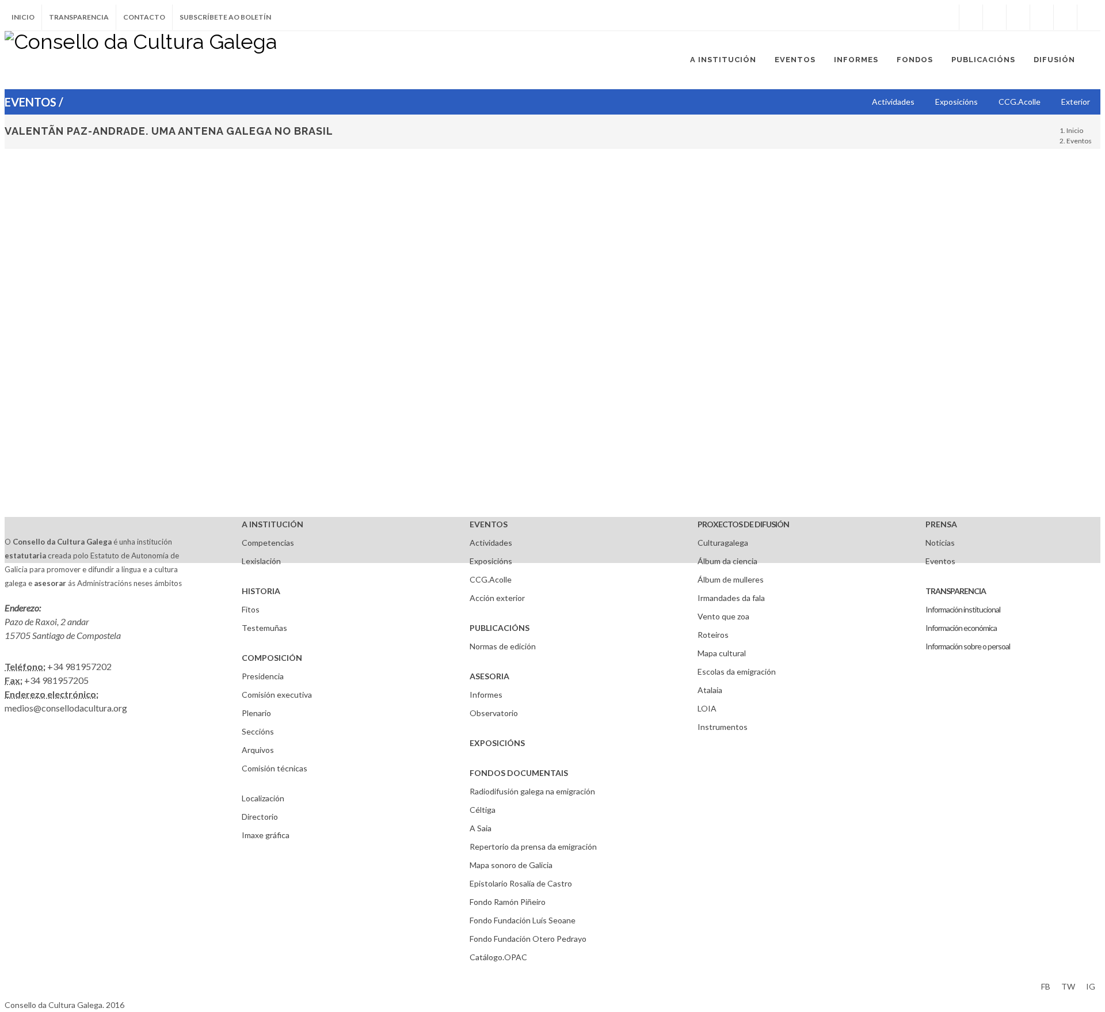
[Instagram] (947, 17)
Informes (486, 694)
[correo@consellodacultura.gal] (1088, 17)
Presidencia (263, 676)
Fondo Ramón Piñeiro (508, 902)
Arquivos (258, 750)
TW (1068, 986)
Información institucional (962, 609)
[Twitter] (994, 17)
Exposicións (491, 561)
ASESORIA (489, 676)
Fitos (251, 609)
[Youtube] (1041, 17)
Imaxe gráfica (265, 835)
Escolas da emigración (737, 671)
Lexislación (261, 561)
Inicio (23, 17)
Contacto (144, 17)
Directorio (260, 816)
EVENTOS (489, 524)
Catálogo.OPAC (498, 957)
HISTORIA (261, 591)
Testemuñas (264, 628)
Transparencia (79, 17)
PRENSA (941, 524)
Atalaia (710, 690)
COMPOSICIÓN (272, 658)
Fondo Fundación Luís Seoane (523, 920)
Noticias (940, 542)
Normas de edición (503, 646)
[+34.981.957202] (1065, 17)
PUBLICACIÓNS (499, 628)
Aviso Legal (25, 985)
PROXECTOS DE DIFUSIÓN (743, 524)
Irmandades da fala (731, 598)
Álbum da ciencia (727, 561)
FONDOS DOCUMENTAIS (519, 773)
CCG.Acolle (491, 579)
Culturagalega (723, 542)
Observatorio (494, 713)
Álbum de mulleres (731, 579)
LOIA (707, 708)
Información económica (961, 628)
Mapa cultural (722, 653)
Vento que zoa (723, 616)
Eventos (1079, 140)
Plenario (256, 713)
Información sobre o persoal (967, 646)
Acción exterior (497, 598)
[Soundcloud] (1018, 17)
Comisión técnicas (274, 768)
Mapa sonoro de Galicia (511, 865)
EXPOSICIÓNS (497, 743)
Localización (263, 798)
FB (1045, 986)
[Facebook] (970, 17)
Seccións (258, 731)
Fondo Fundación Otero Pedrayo (528, 938)
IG (1090, 986)
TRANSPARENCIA (955, 591)
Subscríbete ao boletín (225, 17)
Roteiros (713, 635)
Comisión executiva (277, 694)
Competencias (268, 542)
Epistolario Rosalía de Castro (521, 883)
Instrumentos (723, 727)
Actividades (491, 542)
